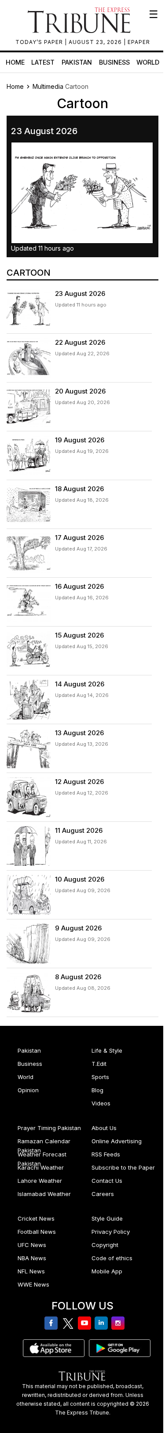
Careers (103, 1193)
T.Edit (99, 1063)
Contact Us (107, 1180)
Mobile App (107, 1271)
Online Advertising (117, 1141)
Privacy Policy (111, 1231)
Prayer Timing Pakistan (49, 1127)
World (147, 62)
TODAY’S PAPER (40, 42)
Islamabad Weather (44, 1193)
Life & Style (107, 1050)
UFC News (32, 1244)
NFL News (31, 1271)
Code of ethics (112, 1258)
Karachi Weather (41, 1167)
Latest (43, 62)
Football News (37, 1231)
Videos (101, 1103)
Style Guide (107, 1218)
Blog (97, 1090)
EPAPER (139, 42)
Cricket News (36, 1218)
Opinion (28, 1090)
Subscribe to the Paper (123, 1167)
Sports (100, 1076)
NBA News (32, 1258)
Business (114, 62)
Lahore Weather (40, 1180)
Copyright (105, 1244)
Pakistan (77, 62)
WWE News (33, 1284)
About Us (104, 1127)
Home (15, 62)
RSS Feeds (106, 1154)
